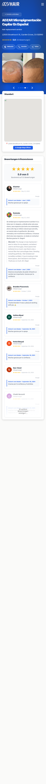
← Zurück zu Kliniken (12, 14)
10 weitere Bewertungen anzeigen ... (23, 411)
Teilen (37, 46)
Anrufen (24, 46)
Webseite (10, 46)
